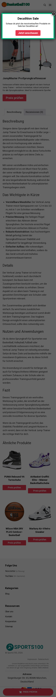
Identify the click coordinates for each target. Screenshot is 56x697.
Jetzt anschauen (28, 33)
